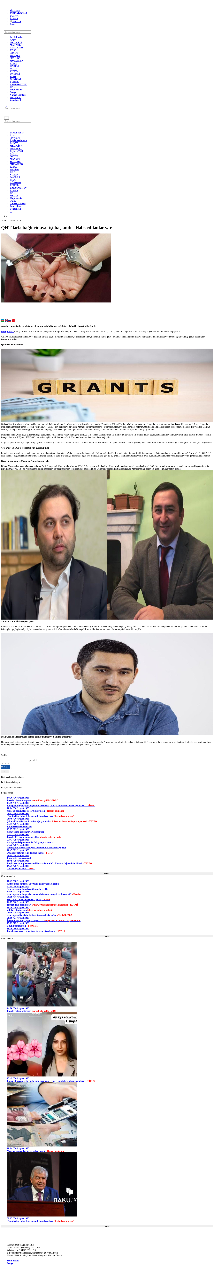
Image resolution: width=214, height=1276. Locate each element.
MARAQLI (16, 45)
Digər (12, 24)
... (11, 211)
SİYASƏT (15, 10)
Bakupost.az (7, 331)
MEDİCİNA (16, 42)
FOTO (13, 68)
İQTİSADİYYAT (18, 13)
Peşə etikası (15, 97)
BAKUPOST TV (18, 84)
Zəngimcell (15, 100)
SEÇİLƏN (15, 58)
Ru (5, 216)
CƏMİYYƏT (16, 47)
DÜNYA (14, 16)
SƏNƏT (14, 53)
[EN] (6, 321)
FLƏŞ (13, 76)
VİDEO (14, 71)
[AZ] (2, 321)
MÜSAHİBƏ (16, 61)
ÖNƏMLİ (15, 74)
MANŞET (15, 55)
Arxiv (13, 40)
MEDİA (16, 21)
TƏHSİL (14, 82)
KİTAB (13, 63)
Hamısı (107, 874)
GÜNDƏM (15, 79)
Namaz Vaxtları (17, 95)
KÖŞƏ (13, 50)
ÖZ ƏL (13, 87)
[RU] (9, 321)
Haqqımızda (16, 89)
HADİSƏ (14, 66)
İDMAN (14, 18)
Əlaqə (13, 92)
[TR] (13, 321)
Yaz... (4, 772)
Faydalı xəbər (16, 37)
